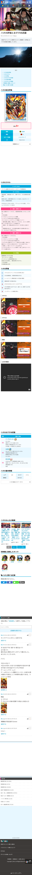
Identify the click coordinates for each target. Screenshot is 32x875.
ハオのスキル (6, 74)
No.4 (2, 644)
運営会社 (15, 859)
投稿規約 (11, 621)
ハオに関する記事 (9, 85)
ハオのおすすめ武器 (8, 77)
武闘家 (23, 131)
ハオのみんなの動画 (8, 81)
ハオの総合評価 (7, 72)
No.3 (2, 694)
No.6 (2, 635)
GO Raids (3, 851)
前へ (9, 547)
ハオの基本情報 (7, 79)
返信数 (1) (4, 690)
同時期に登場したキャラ (9, 83)
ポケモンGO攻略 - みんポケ (7, 854)
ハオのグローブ (22, 137)
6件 (16, 36)
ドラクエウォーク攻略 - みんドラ (8, 847)
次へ (14, 547)
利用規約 (9, 859)
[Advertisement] (16, 162)
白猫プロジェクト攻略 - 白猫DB (15, 2)
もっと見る (21, 547)
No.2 (2, 718)
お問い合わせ (22, 859)
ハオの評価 (6, 76)
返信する (3, 640)
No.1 (2, 728)
